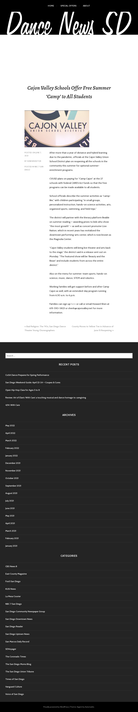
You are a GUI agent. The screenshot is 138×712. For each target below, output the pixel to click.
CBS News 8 (11, 566)
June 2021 (10, 508)
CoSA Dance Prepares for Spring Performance (27, 375)
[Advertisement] (69, 55)
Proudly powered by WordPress (56, 707)
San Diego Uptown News (17, 634)
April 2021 (10, 523)
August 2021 (11, 493)
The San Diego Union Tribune (19, 671)
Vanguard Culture (13, 686)
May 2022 (10, 425)
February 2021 (12, 538)
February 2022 (12, 448)
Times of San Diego (14, 679)
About (86, 6)
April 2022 (10, 433)
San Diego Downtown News (18, 619)
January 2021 (11, 546)
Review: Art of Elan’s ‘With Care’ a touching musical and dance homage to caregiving (45, 397)
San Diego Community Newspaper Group (25, 611)
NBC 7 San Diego (13, 604)
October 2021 (11, 478)
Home (51, 6)
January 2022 (11, 455)
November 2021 (12, 470)
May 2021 (9, 515)
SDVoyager (10, 649)
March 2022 (11, 440)
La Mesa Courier (13, 596)
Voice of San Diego (14, 694)
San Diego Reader (14, 626)
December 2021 (12, 463)
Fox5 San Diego (12, 581)
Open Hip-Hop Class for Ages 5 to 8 (22, 390)
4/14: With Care (12, 405)
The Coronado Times (15, 656)
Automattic (89, 707)
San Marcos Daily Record (17, 641)
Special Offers (68, 6)
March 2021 (10, 531)
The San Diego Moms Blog (18, 664)
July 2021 (9, 500)
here (73, 303)
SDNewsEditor (34, 161)
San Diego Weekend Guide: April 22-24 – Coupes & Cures (32, 382)
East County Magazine (16, 574)
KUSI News (10, 589)
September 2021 (13, 485)
